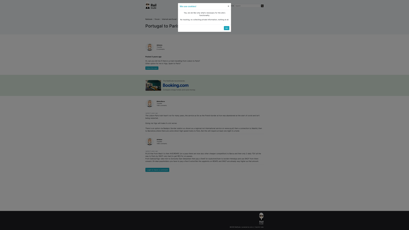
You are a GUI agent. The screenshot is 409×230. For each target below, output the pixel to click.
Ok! (226, 28)
